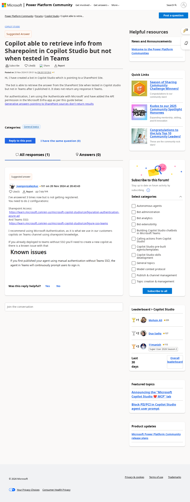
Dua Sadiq (155, 333)
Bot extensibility (147, 224)
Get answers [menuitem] (100, 5)
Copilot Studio (52, 16)
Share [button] (47, 65)
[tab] (32, 156)
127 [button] (166, 333)
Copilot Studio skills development (149, 256)
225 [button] (167, 320)
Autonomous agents (149, 206)
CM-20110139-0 (44, 72)
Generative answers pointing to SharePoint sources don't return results (49, 104)
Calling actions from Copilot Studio (154, 240)
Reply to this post (20, 140)
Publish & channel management (157, 275)
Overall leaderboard (175, 360)
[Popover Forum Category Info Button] (148, 190)
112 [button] (166, 344)
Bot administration (148, 212)
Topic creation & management (155, 281)
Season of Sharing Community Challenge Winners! (164, 85)
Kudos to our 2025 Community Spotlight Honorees (166, 109)
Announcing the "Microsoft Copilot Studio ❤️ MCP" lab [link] (152, 394)
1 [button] (54, 72)
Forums (39, 16)
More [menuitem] (114, 5)
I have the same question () (61, 141)
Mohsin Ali (155, 320)
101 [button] (43, 186)
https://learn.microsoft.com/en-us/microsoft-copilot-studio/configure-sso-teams (58, 223)
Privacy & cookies (134, 477)
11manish (155, 344)
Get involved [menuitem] (82, 5)
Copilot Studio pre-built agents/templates (151, 248)
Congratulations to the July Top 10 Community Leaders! (165, 133)
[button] (173, 5)
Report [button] (61, 65)
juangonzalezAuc (27, 186)
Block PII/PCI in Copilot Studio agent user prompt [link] (154, 406)
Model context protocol (151, 269)
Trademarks (174, 477)
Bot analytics (145, 218)
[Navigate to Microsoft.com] (12, 5)
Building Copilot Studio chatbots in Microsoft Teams (157, 232)
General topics (31, 126)
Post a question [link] (173, 15)
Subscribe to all (157, 291)
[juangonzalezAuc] (12, 186)
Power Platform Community (49, 5)
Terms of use (156, 477)
